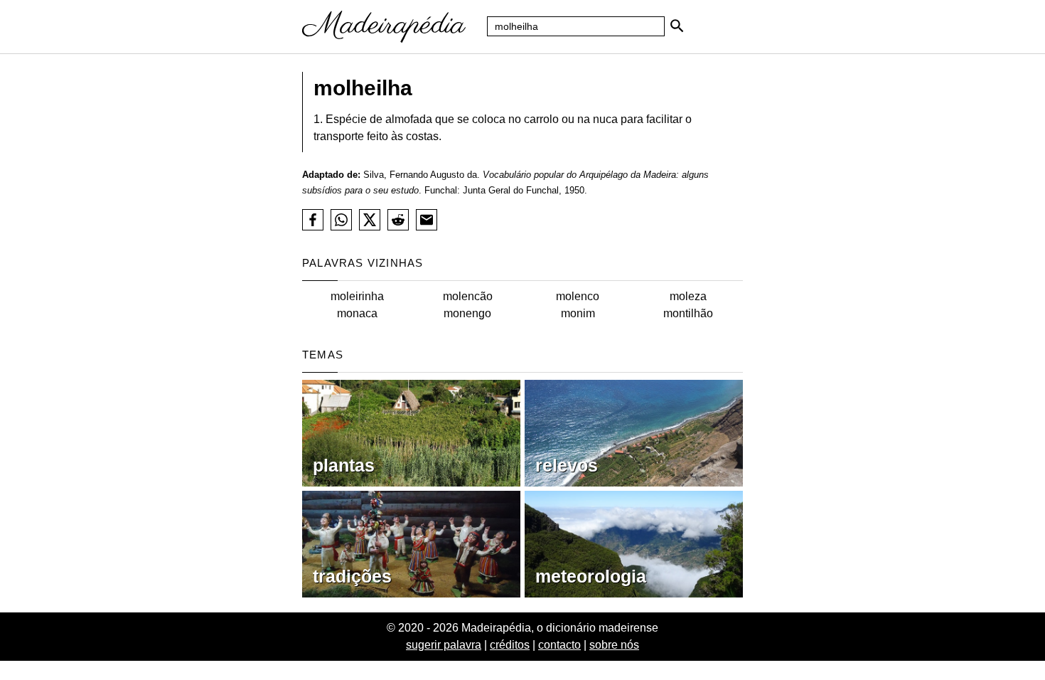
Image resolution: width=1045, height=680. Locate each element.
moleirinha (357, 296)
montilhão (688, 313)
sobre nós (614, 645)
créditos (510, 645)
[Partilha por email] (426, 219)
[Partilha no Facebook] (312, 219)
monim (578, 313)
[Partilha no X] (369, 219)
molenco (577, 296)
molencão (468, 296)
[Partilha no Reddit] (398, 219)
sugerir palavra (443, 645)
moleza (688, 296)
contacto (559, 645)
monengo (467, 313)
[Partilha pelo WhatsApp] (341, 219)
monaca (357, 313)
